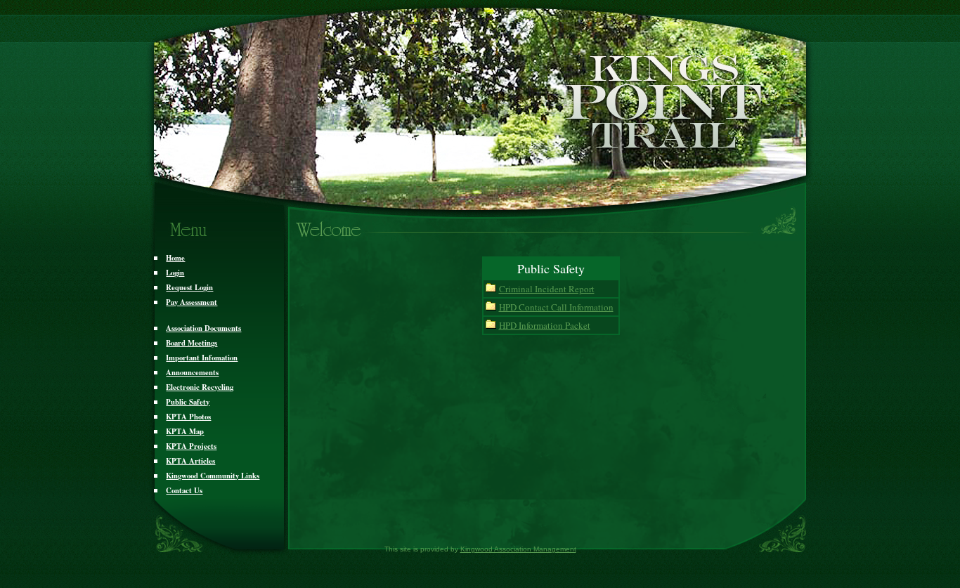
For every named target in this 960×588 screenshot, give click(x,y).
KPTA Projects (191, 446)
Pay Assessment (191, 302)
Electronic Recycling (199, 387)
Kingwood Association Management (518, 549)
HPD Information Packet (544, 325)
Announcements (192, 372)
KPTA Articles (190, 460)
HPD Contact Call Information (556, 307)
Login (175, 272)
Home (175, 257)
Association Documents (203, 328)
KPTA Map (185, 431)
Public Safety (187, 401)
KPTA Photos (188, 416)
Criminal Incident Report (547, 288)
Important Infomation (202, 357)
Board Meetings (191, 342)
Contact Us (184, 490)
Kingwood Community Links (212, 475)
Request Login (189, 287)
